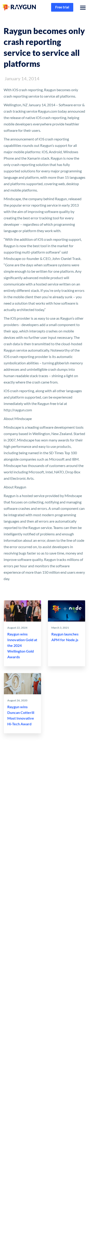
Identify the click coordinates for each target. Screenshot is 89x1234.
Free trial (62, 7)
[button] (81, 7)
